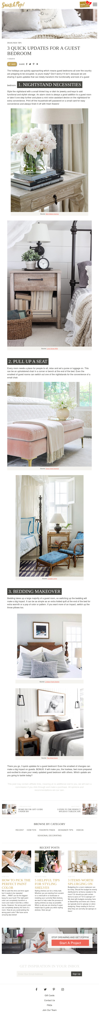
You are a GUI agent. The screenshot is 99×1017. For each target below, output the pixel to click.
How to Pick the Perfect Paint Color (16, 883)
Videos (80, 830)
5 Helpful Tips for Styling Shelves (47, 883)
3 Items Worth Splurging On (80, 882)
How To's (31, 830)
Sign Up (76, 973)
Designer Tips (65, 830)
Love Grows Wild (52, 348)
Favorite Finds (47, 830)
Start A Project (70, 942)
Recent (20, 830)
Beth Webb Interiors (52, 214)
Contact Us (49, 1000)
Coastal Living (52, 578)
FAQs (49, 1005)
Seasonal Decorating (49, 835)
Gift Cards (49, 995)
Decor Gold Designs (52, 468)
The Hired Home (52, 758)
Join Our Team (49, 1009)
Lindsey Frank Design (52, 682)
